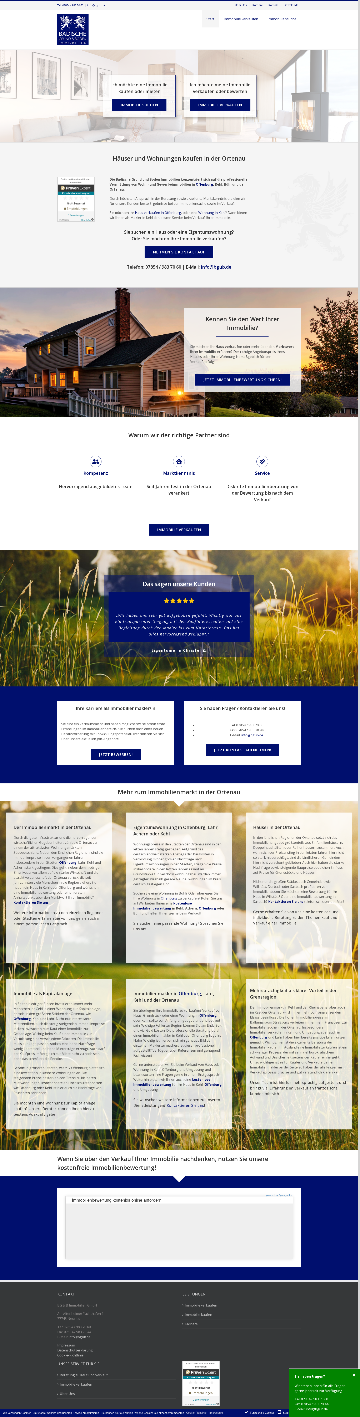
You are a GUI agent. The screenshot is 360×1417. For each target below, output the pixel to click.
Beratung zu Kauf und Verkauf (84, 1375)
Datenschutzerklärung (75, 1350)
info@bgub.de (96, 5)
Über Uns (67, 1393)
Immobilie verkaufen (201, 1305)
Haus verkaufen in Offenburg (158, 212)
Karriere (191, 1324)
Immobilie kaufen (198, 1314)
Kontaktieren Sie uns (31, 902)
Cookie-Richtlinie (70, 1355)
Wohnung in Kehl (211, 212)
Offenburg (204, 184)
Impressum (66, 1345)
